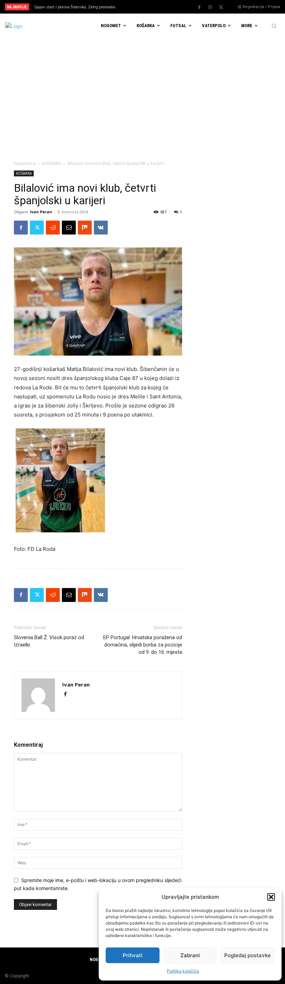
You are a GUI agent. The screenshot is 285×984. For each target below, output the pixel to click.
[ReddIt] (53, 228)
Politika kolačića (183, 971)
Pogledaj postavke (247, 955)
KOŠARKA (51, 163)
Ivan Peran (41, 211)
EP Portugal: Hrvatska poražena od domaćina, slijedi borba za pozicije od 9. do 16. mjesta (142, 644)
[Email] (69, 228)
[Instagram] (210, 7)
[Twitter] (221, 7)
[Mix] (85, 228)
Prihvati (132, 955)
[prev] (145, 6)
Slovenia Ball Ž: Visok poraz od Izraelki (49, 641)
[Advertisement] (142, 90)
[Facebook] (199, 7)
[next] (157, 6)
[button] (271, 897)
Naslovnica (24, 163)
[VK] (101, 228)
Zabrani (190, 955)
